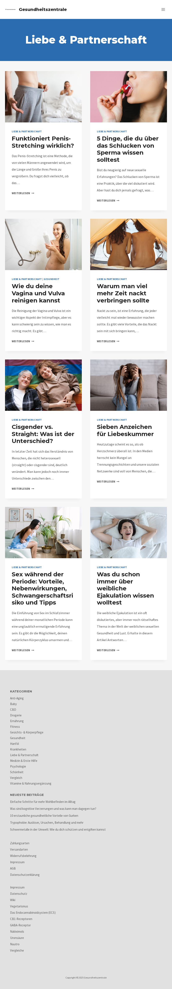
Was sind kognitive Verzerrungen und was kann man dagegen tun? (53, 809)
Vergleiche (17, 950)
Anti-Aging (17, 698)
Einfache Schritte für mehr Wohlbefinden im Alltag (43, 802)
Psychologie (18, 766)
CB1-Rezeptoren (21, 919)
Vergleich (16, 778)
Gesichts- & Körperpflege (26, 732)
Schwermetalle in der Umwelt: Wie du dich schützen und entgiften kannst (58, 829)
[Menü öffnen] (163, 9)
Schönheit (16, 772)
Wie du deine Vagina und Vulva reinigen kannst (38, 293)
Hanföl (14, 744)
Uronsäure (17, 938)
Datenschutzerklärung (25, 875)
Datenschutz (18, 894)
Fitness (15, 727)
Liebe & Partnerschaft (27, 131)
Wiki (12, 900)
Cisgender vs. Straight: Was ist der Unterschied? (43, 433)
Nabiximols (17, 931)
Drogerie (16, 715)
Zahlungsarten (19, 843)
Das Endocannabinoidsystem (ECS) (33, 913)
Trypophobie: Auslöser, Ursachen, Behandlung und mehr (46, 823)
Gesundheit (52, 279)
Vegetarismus (19, 906)
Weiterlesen (23, 193)
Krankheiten (18, 749)
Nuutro (15, 944)
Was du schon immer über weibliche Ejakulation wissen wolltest (125, 588)
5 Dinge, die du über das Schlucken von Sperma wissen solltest (128, 149)
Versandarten (19, 849)
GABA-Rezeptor (20, 925)
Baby (13, 704)
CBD (13, 710)
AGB (13, 868)
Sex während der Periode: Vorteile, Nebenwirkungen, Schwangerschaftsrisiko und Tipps (42, 588)
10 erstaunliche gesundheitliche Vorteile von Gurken (44, 816)
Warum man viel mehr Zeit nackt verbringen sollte (123, 293)
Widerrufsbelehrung (23, 856)
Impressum (17, 862)
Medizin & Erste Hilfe (23, 761)
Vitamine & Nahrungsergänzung (30, 783)
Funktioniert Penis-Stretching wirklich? (43, 142)
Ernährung (17, 721)
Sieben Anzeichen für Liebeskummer (125, 430)
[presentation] (43, 96)
